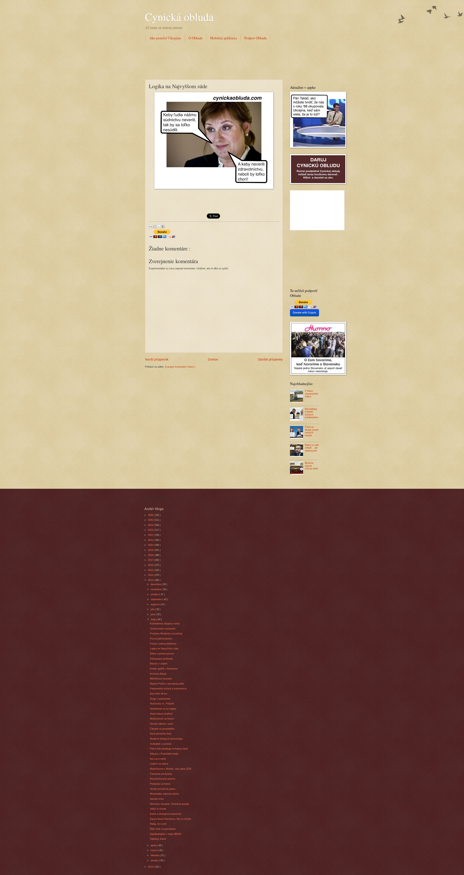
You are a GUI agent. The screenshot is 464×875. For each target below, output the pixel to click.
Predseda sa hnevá (160, 783)
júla (153, 609)
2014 (151, 575)
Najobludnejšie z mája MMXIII (165, 834)
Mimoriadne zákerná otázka (164, 793)
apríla (154, 845)
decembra (156, 584)
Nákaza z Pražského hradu (164, 753)
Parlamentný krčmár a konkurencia (168, 688)
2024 (151, 525)
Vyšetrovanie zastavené (162, 628)
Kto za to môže (158, 758)
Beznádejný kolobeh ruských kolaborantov (311, 413)
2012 (151, 866)
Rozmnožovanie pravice (162, 778)
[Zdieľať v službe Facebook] (163, 226)
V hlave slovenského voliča (311, 394)
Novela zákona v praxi (161, 723)
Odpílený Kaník (158, 839)
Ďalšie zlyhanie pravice (162, 653)
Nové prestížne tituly (161, 733)
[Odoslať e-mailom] (150, 226)
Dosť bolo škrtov (158, 693)
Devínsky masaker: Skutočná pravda (169, 804)
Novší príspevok (156, 359)
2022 (151, 535)
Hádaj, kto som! (158, 823)
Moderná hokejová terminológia (166, 738)
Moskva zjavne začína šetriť (311, 466)
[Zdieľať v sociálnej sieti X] (159, 226)
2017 (151, 560)
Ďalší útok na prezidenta (162, 829)
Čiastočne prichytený (161, 774)
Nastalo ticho (157, 798)
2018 (151, 555)
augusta (155, 604)
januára (155, 860)
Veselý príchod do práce (162, 789)
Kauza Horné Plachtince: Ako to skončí (170, 819)
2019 (151, 550)
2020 (151, 545)
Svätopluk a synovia (160, 743)
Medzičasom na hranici (162, 718)
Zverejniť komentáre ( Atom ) (180, 366)
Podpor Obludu (255, 37)
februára (155, 855)
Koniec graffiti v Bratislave (164, 668)
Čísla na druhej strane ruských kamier (311, 431)
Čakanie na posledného (162, 728)
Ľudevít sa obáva (159, 763)
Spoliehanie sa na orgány (163, 708)
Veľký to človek (158, 808)
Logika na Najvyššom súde (164, 648)
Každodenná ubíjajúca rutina (165, 623)
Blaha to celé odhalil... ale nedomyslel (312, 448)
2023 (151, 530)
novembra (156, 589)
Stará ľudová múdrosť (161, 713)
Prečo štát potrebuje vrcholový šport (169, 748)
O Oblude (195, 37)
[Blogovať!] (154, 226)
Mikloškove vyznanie (161, 678)
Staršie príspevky (270, 359)
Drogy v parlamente (160, 698)
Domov (213, 359)
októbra (155, 594)
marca (154, 850)
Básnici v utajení (158, 663)
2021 (151, 540)
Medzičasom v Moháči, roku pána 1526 (170, 768)
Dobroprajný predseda (161, 658)
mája (153, 619)
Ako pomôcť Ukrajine (165, 37)
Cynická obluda (179, 16)
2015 (151, 570)
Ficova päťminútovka (161, 638)
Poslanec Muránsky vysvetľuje (166, 633)
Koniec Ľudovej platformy (163, 643)
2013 (151, 580)
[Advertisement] (211, 59)
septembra (156, 599)
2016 (151, 565)
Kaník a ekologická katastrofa (165, 814)
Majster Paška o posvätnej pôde (167, 683)
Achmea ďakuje (158, 673)
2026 (151, 515)
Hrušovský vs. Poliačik (162, 703)
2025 (151, 520)
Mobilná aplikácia (223, 37)
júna (153, 614)
